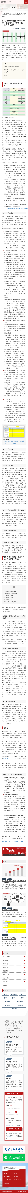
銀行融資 (23, 28)
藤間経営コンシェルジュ (10, 758)
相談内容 (8, 1118)
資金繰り (17, 28)
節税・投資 (6, 978)
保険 (6, 994)
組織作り (8, 1001)
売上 (4, 878)
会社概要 (16, 1176)
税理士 (14, 997)
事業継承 (5, 960)
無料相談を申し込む (14, 1129)
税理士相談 (6, 974)
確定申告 (5, 967)
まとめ (5, 75)
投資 (4, 907)
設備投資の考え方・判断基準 (10, 910)
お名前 (7, 1105)
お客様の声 (6, 1183)
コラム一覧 (8, 13)
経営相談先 (20, 1001)
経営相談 (5, 981)
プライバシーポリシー (11, 1125)
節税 (23, 997)
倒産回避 (15, 994)
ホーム (3, 13)
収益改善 (5, 964)
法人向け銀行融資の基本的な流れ (12, 66)
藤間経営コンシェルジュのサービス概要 (12, 841)
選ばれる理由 (7, 1176)
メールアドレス (10, 1112)
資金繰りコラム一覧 (16, 13)
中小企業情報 (6, 956)
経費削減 (8, 1005)
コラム (15, 1173)
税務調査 (5, 971)
